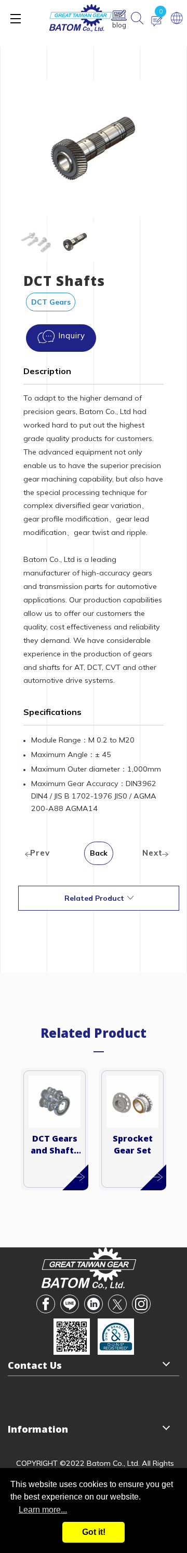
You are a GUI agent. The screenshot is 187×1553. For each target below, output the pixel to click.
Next (152, 853)
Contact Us (35, 1365)
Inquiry (71, 335)
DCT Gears (51, 302)
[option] (93, 148)
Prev (40, 853)
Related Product (94, 898)
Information (38, 1429)
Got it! (93, 1532)
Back (99, 853)
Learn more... (43, 1509)
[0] (157, 21)
